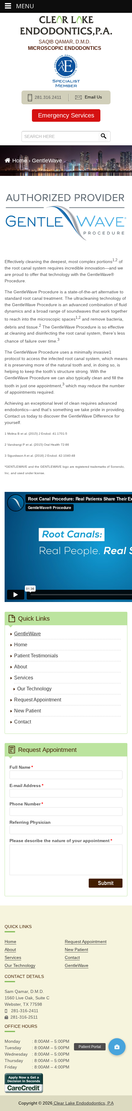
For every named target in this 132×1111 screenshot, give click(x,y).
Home (19, 161)
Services (23, 677)
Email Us (93, 97)
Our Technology (34, 688)
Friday (11, 1067)
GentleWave (27, 633)
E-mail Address (26, 785)
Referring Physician (30, 822)
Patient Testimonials (36, 655)
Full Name (21, 767)
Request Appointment (37, 699)
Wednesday (16, 1054)
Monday (12, 1041)
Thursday (14, 1060)
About (20, 666)
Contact (22, 721)
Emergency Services (66, 115)
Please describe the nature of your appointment (61, 840)
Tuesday (13, 1047)
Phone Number (26, 803)
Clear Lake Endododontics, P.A (83, 1103)
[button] (117, 1046)
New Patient (27, 710)
